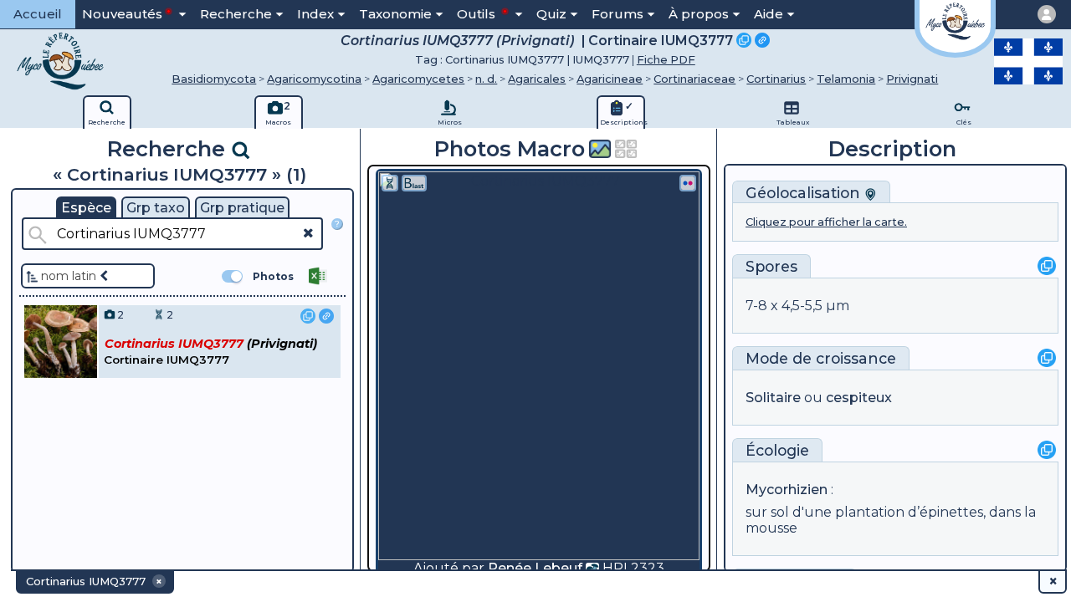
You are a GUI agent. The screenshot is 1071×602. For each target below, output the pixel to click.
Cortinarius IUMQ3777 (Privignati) (458, 40)
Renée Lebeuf (535, 568)
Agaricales (537, 78)
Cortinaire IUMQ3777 (660, 40)
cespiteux (859, 398)
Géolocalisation (805, 193)
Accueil (37, 14)
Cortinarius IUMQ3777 (504, 59)
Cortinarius (776, 78)
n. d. (486, 78)
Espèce (86, 208)
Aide (768, 14)
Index (315, 14)
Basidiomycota (214, 78)
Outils (478, 14)
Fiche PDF (666, 59)
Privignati (912, 78)
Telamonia (846, 78)
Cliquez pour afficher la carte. (826, 222)
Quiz (551, 14)
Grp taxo (155, 208)
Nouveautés (122, 14)
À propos (699, 14)
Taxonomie (395, 14)
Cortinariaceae (694, 78)
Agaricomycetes (418, 78)
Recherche (236, 14)
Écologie (777, 450)
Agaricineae (609, 78)
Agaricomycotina (314, 78)
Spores (771, 266)
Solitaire (773, 398)
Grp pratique (242, 208)
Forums (617, 14)
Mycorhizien (787, 489)
